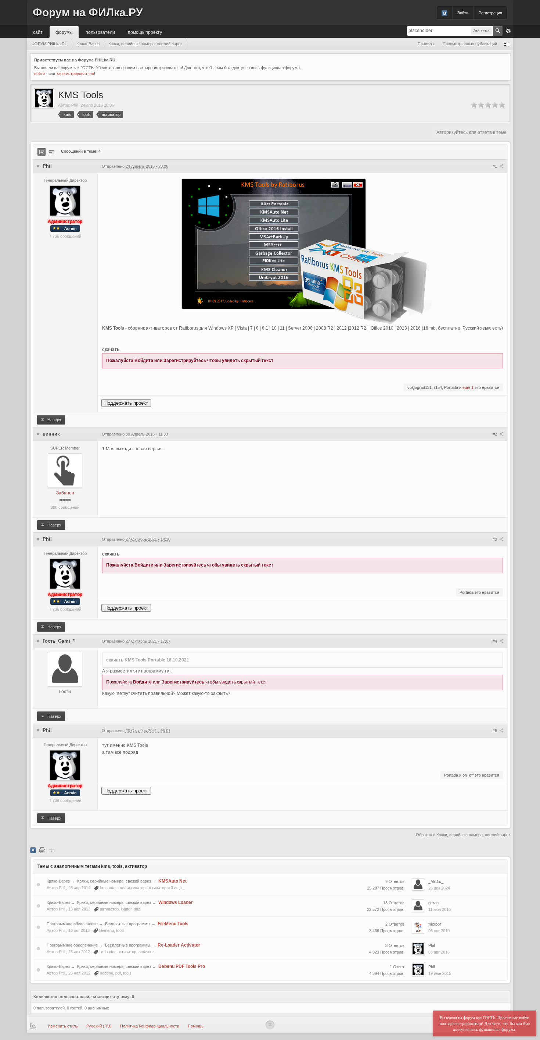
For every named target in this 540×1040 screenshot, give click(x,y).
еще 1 (468, 387)
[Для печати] (42, 850)
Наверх (53, 420)
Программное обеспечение (72, 924)
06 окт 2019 (439, 931)
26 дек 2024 (439, 888)
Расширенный (508, 31)
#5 (495, 730)
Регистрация (490, 13)
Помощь (196, 1026)
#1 (495, 166)
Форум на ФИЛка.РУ (88, 12)
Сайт (38, 32)
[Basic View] (51, 152)
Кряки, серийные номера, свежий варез (114, 881)
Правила (426, 44)
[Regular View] (41, 152)
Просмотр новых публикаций (470, 44)
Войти (462, 13)
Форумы (64, 32)
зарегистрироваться (75, 73)
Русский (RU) (99, 1026)
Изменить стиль (63, 1026)
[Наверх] (270, 1025)
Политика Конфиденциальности (149, 1026)
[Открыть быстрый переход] (507, 44)
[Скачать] (51, 850)
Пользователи (100, 32)
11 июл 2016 (439, 909)
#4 (495, 641)
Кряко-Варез (58, 881)
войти (39, 73)
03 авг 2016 (439, 952)
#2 (495, 434)
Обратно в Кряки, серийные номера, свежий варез (463, 835)
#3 (495, 539)
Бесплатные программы (127, 924)
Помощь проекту (145, 32)
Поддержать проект (126, 403)
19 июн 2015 (439, 973)
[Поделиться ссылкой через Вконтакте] (33, 850)
